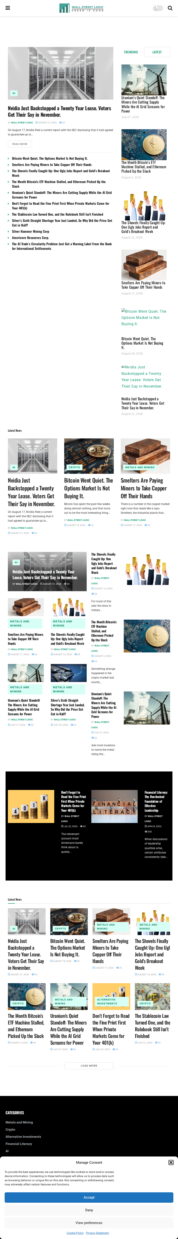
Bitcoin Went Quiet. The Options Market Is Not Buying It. (50, 158)
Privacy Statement (97, 1233)
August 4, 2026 (102, 656)
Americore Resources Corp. (30, 237)
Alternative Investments (107, 1002)
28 (78, 654)
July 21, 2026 (145, 1042)
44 (95, 661)
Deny (89, 1210)
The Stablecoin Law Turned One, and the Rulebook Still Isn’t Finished (57, 214)
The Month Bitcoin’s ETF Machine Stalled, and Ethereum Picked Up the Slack (59, 184)
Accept (89, 1197)
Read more (22, 143)
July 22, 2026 (102, 1049)
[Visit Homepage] (81, 8)
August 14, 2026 (62, 654)
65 (74, 725)
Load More (89, 1066)
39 (159, 1042)
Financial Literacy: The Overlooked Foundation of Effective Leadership (156, 801)
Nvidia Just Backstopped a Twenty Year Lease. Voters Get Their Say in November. (59, 111)
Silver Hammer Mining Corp (30, 231)
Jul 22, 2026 (71, 826)
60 (32, 725)
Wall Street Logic (22, 122)
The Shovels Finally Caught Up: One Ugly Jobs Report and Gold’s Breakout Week (61, 173)
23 (63, 122)
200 (149, 831)
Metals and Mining (140, 467)
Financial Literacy (19, 1143)
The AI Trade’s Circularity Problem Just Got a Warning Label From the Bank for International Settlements (62, 246)
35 (148, 525)
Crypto (74, 467)
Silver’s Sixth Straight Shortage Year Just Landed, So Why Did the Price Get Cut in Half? (62, 222)
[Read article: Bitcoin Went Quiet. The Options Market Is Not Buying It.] (89, 456)
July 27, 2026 (17, 725)
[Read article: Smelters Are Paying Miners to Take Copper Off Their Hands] (145, 456)
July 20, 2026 (60, 725)
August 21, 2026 (47, 122)
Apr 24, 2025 (154, 826)
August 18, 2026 (76, 525)
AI (14, 93)
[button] (171, 1162)
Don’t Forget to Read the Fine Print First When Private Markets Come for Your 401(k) (60, 205)
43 (84, 826)
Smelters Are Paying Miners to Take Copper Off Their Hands (52, 164)
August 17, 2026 (132, 525)
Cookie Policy (75, 1233)
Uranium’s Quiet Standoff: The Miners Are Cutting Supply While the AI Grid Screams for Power (62, 194)
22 (92, 525)
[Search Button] (170, 8)
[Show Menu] (8, 8)
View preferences (89, 1222)
